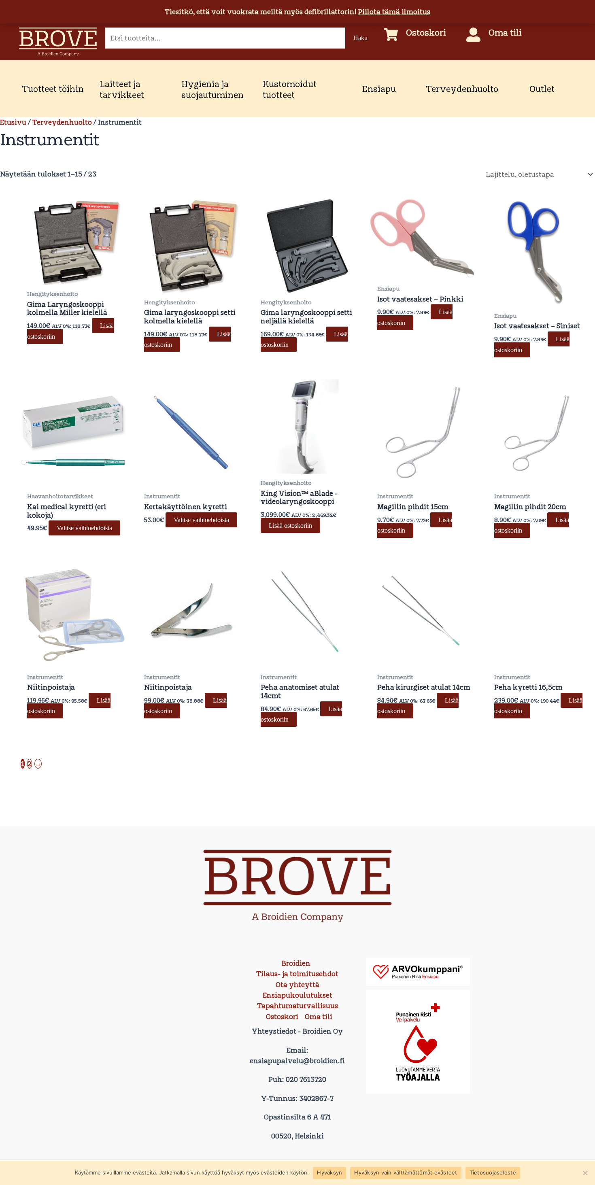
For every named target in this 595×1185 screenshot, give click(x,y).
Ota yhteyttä (297, 984)
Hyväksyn (329, 1172)
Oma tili (505, 32)
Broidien (295, 963)
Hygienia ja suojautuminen (212, 89)
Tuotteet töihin (53, 88)
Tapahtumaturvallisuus (297, 1005)
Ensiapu (379, 88)
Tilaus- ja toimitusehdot (297, 973)
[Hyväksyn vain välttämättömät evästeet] (585, 1173)
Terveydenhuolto (462, 88)
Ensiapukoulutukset (297, 995)
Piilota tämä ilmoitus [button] (394, 11)
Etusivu (13, 122)
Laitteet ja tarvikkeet (122, 89)
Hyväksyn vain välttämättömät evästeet (405, 1172)
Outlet (542, 88)
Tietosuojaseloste (493, 1172)
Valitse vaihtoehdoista (84, 528)
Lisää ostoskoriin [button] (290, 525)
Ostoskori (426, 32)
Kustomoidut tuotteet (290, 89)
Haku (360, 37)
